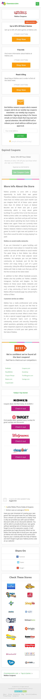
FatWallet (8, 368)
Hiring (10, 694)
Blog (22, 694)
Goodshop (25, 372)
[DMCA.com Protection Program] (20, 691)
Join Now (20, 136)
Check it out (20, 408)
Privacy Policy (7, 696)
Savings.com (25, 379)
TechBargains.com (27, 375)
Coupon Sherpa (9, 375)
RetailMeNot (9, 372)
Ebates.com (8, 379)
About (5, 694)
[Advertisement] (20, 477)
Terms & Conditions (31, 694)
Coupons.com (26, 368)
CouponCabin (9, 383)
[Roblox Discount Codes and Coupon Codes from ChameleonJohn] (10, 4)
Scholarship (16, 694)
